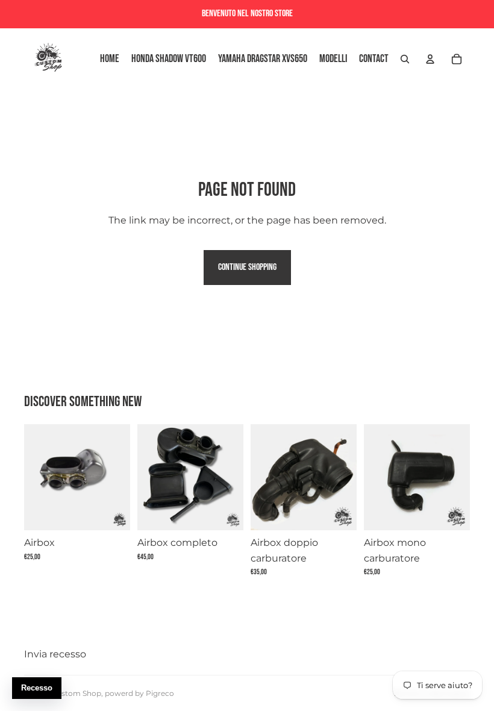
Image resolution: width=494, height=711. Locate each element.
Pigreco (160, 693)
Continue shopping (247, 267)
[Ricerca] (405, 59)
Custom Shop (76, 693)
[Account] (430, 59)
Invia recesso (55, 654)
